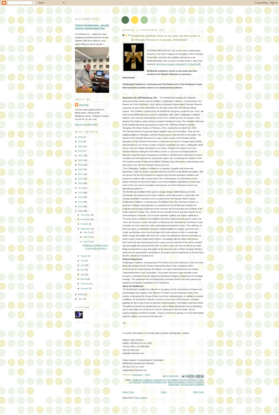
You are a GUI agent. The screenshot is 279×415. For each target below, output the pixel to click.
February (85, 283)
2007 (80, 299)
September (86, 229)
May (83, 270)
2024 (80, 141)
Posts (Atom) (141, 398)
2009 (80, 211)
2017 (80, 174)
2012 (80, 197)
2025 (80, 137)
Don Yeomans (135, 382)
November (86, 219)
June (83, 265)
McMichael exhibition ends (155, 382)
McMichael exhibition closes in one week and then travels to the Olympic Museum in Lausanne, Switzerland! (165, 38)
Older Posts (198, 392)
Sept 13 (87, 241)
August (84, 256)
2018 (80, 169)
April (83, 274)
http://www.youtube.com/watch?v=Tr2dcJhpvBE (178, 64)
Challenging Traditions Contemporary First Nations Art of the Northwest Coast (167, 380)
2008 (80, 294)
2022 (80, 151)
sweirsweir (84, 105)
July (83, 260)
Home (163, 392)
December (86, 215)
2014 (80, 188)
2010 (80, 206)
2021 (80, 155)
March (84, 279)
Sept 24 (87, 232)
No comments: (172, 376)
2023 (80, 146)
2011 (80, 202)
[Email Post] (182, 376)
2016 (80, 179)
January (85, 288)
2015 (80, 183)
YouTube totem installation (192, 384)
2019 (80, 165)
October (85, 224)
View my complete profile (86, 124)
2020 (80, 160)
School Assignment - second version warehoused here (92, 27)
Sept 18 (87, 237)
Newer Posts (128, 392)
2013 (80, 192)
